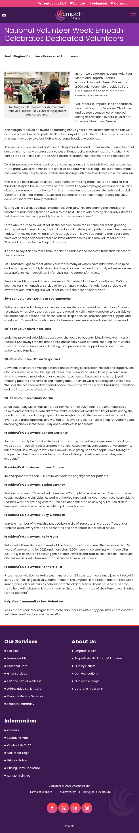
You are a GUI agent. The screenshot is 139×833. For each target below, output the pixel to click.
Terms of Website (41, 792)
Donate (79, 3)
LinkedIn (75, 808)
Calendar (121, 3)
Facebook (52, 808)
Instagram (86, 808)
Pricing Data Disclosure (96, 792)
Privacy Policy (67, 792)
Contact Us (4, 15)
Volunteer (99, 3)
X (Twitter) (63, 808)
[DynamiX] (69, 826)
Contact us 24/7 (54, 3)
